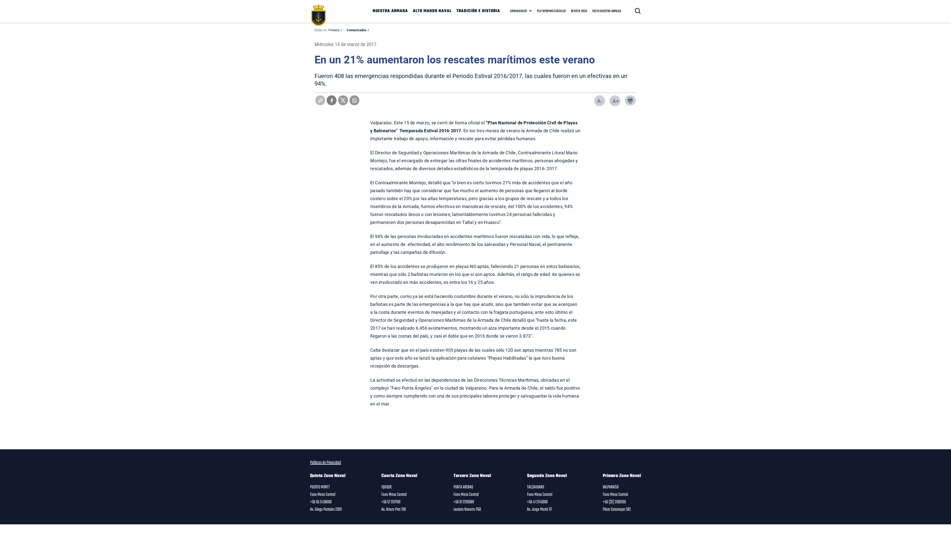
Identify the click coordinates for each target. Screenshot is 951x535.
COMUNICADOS (518, 11)
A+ (615, 101)
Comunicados (357, 30)
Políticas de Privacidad (325, 463)
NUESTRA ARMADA (390, 11)
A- (599, 101)
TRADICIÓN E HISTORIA (478, 11)
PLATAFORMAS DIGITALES (551, 11)
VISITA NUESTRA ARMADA (606, 11)
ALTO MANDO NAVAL (432, 11)
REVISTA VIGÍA (579, 11)
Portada (334, 30)
